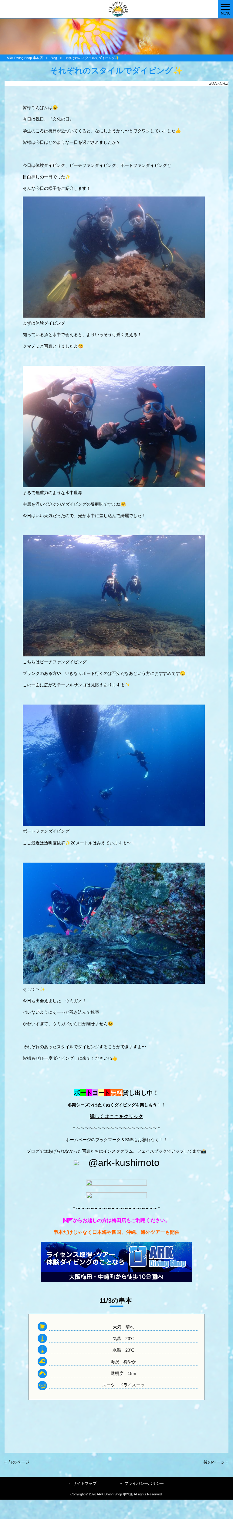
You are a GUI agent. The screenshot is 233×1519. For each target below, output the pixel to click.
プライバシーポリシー (144, 1483)
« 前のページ (17, 1462)
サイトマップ (84, 1483)
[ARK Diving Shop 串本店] (108, 8)
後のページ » (216, 1462)
